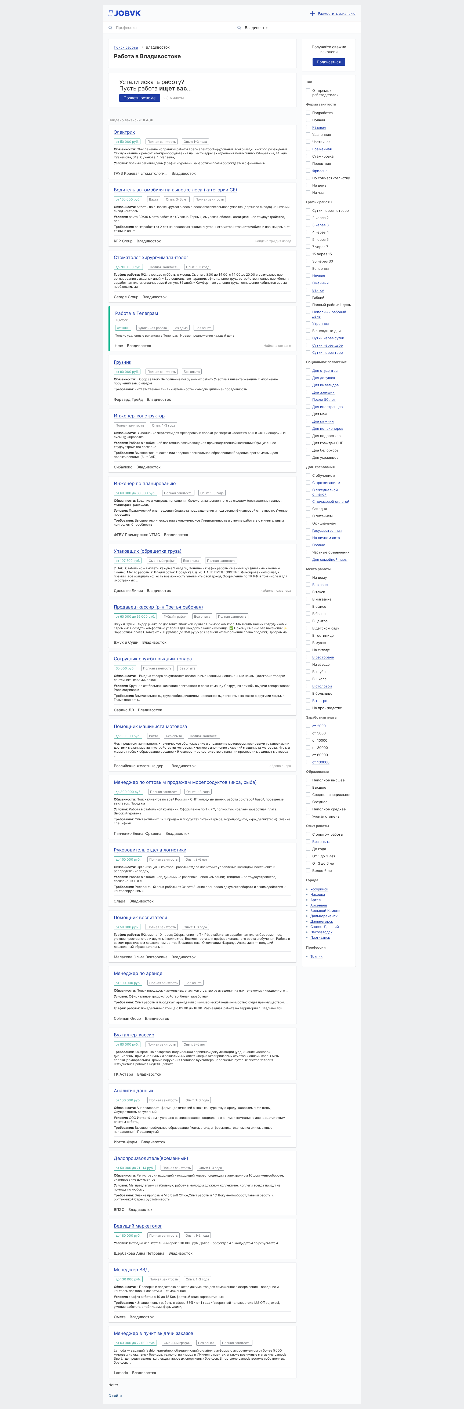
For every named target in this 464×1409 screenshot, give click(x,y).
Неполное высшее (328, 780)
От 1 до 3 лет (323, 856)
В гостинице (323, 635)
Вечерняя (320, 268)
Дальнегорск (321, 921)
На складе (321, 650)
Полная (318, 120)
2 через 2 (320, 218)
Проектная (321, 163)
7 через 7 (320, 247)
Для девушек (323, 378)
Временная (322, 149)
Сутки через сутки (328, 338)
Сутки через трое (327, 352)
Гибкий (318, 297)
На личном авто (326, 538)
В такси (318, 592)
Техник (316, 956)
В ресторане (323, 657)
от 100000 (320, 762)
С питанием (322, 516)
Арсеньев (318, 905)
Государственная (327, 530)
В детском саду (325, 628)
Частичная (321, 142)
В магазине (322, 599)
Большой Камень (325, 910)
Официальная (324, 523)
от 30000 (320, 747)
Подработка (322, 113)
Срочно (318, 545)
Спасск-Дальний (324, 926)
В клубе (319, 671)
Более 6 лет (323, 870)
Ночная (318, 276)
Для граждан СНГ (327, 443)
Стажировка (323, 156)
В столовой (322, 686)
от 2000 (319, 726)
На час (318, 192)
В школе (319, 679)
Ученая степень (325, 816)
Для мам (319, 414)
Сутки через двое (327, 345)
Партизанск (320, 937)
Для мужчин (323, 421)
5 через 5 (320, 239)
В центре (320, 621)
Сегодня (319, 509)
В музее (319, 642)
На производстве (327, 708)
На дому (319, 577)
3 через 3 (320, 225)
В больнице (322, 693)
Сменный (320, 283)
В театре (319, 700)
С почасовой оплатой (330, 501)
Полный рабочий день (331, 305)
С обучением (323, 475)
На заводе (321, 664)
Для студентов (325, 370)
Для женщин (323, 392)
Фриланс (319, 171)
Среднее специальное (331, 794)
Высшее (319, 787)
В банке (319, 613)
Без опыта (321, 841)
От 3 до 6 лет (324, 863)
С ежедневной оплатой (325, 492)
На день (319, 185)
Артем (315, 900)
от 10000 (319, 740)
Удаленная (321, 134)
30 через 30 (322, 261)
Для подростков (326, 436)
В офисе (319, 606)
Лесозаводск (321, 932)
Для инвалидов (325, 385)
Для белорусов (325, 450)
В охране (320, 584)
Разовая (319, 127)
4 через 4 (320, 232)
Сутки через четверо (330, 210)
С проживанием (326, 482)
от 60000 (320, 755)
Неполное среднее (329, 809)
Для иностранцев (327, 407)
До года (319, 849)
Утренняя (320, 323)
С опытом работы (327, 834)
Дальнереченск (324, 916)
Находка (317, 894)
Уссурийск (319, 889)
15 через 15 (322, 254)
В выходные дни (326, 331)
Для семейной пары (329, 559)
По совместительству (331, 178)
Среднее (320, 802)
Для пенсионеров (327, 428)
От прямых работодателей (325, 92)
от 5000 (319, 733)
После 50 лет (324, 399)
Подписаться (329, 62)
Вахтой (318, 290)
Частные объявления (330, 552)
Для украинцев (325, 457)
